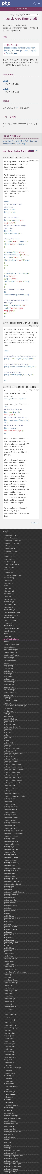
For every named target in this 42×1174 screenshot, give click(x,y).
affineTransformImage (12, 551)
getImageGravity (10, 820)
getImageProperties (11, 857)
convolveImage (9, 631)
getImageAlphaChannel (12, 748)
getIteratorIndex (10, 903)
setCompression (10, 1129)
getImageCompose (10, 791)
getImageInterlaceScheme (13, 831)
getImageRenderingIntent (13, 868)
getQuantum (8, 924)
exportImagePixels (10, 692)
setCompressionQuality (12, 1132)
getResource (8, 937)
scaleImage (8, 1110)
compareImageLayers (11, 615)
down (7, 157)
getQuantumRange (10, 929)
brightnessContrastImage (13, 575)
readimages (8, 1078)
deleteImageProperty (11, 655)
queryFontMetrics (10, 1057)
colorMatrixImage (10, 604)
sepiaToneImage (10, 1121)
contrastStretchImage (11, 628)
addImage (7, 546)
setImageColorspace (11, 1169)
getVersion (8, 951)
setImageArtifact (10, 1153)
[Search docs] (34, 3)
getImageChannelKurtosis (13, 772)
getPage (7, 913)
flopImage (7, 703)
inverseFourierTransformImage (15, 972)
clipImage (7, 588)
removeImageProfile (11, 1086)
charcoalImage (9, 578)
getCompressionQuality (12, 727)
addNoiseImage (9, 549)
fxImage (7, 714)
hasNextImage (9, 956)
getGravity (7, 740)
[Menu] (39, 3)
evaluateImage (9, 690)
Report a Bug (19, 144)
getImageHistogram (11, 828)
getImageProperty (10, 860)
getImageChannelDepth (12, 764)
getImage (7, 746)
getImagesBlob (9, 873)
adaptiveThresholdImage (13, 543)
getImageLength (9, 839)
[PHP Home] (6, 3)
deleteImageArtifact (11, 652)
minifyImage (8, 993)
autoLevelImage (9, 562)
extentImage (8, 695)
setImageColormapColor (12, 1166)
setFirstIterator (9, 1137)
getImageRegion (9, 865)
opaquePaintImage (10, 1025)
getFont (6, 735)
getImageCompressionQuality (14, 796)
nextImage (8, 1017)
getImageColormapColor (12, 783)
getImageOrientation (11, 844)
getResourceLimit (10, 940)
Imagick (6, 531)
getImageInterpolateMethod (14, 833)
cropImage (8, 636)
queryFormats (9, 1062)
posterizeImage (9, 1041)
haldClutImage (9, 953)
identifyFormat (9, 961)
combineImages (9, 607)
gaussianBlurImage (11, 719)
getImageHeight (9, 825)
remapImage (8, 1081)
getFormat (7, 738)
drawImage (8, 674)
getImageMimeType (11, 841)
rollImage (7, 1100)
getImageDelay (9, 799)
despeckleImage (10, 660)
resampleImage (9, 1092)
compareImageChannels (12, 612)
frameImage (8, 708)
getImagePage (9, 847)
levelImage (8, 977)
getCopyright (8, 730)
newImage (7, 1012)
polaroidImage (9, 1039)
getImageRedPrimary (11, 863)
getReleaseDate (9, 935)
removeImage (9, 1084)
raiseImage (8, 1065)
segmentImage (9, 1113)
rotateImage (8, 1102)
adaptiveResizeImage (11, 538)
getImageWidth (9, 897)
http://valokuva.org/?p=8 (15, 399)
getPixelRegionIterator (12, 919)
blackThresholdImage (11, 565)
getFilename (8, 732)
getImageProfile (9, 852)
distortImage (8, 671)
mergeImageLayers (11, 991)
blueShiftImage (9, 567)
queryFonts (8, 1060)
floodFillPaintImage (11, 700)
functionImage (9, 711)
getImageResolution (11, 871)
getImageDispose (10, 804)
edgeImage (8, 676)
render (6, 1089)
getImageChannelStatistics (13, 780)
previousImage (9, 1047)
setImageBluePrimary (11, 1158)
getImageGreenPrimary (12, 823)
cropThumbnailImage (11, 639)
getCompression (10, 724)
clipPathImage (9, 594)
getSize (6, 945)
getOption (7, 908)
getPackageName (10, 911)
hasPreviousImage (10, 959)
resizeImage (8, 1097)
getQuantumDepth (10, 927)
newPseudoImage (10, 1015)
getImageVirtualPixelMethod (14, 892)
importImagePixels (10, 969)
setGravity (7, 1145)
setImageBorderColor (11, 1161)
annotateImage (9, 557)
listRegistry (8, 985)
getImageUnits (9, 889)
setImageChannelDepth (12, 1164)
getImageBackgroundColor (13, 754)
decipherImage (9, 647)
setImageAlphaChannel (12, 1150)
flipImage (7, 698)
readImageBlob (9, 1073)
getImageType (9, 887)
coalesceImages (10, 599)
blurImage (7, 570)
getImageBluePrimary (11, 759)
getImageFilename (10, 810)
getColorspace (9, 722)
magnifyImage (9, 988)
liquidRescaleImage (11, 983)
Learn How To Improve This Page (16, 141)
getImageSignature (10, 879)
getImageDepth (9, 802)
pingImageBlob (9, 1033)
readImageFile (9, 1076)
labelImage (8, 975)
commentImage (9, 610)
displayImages (9, 668)
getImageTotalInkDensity (13, 884)
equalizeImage (9, 687)
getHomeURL (8, 743)
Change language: (16, 15)
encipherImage (9, 682)
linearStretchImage (11, 980)
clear (6, 586)
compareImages (9, 618)
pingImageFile (9, 1036)
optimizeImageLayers (11, 1028)
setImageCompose (10, 1172)
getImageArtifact (10, 751)
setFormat (7, 1142)
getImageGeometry (11, 818)
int (33, 48)
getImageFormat (10, 812)
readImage (8, 1070)
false (8, 53)
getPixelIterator (9, 916)
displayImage (9, 666)
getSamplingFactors (11, 943)
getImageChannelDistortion (14, 767)
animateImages (9, 554)
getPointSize (8, 921)
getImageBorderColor (11, 762)
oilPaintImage (9, 1023)
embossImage (9, 679)
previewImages (9, 1044)
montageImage (9, 999)
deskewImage (9, 658)
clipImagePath (9, 591)
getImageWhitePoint (11, 895)
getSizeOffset (9, 948)
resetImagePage (10, 1094)
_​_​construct (8, 623)
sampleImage (9, 1108)
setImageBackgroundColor (13, 1156)
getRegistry (8, 932)
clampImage (8, 583)
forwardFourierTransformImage (15, 706)
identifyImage (9, 964)
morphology (8, 1004)
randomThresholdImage (12, 1068)
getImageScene (9, 876)
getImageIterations (11, 836)
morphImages (9, 1001)
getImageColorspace (11, 788)
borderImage (8, 573)
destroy (6, 663)
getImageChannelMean (12, 775)
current (6, 642)
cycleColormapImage (11, 644)
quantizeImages (9, 1055)
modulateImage (9, 996)
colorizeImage (9, 602)
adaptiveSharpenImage (12, 541)
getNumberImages (10, 905)
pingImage (7, 1031)
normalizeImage (9, 1020)
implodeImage (9, 967)
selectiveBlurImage (11, 1116)
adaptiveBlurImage (10, 535)
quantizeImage (9, 1052)
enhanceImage (9, 684)
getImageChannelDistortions (14, 770)
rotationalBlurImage (11, 1105)
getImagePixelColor (11, 849)
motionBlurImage (10, 1007)
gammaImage (9, 716)
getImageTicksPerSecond (13, 881)
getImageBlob (9, 756)
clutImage (7, 596)
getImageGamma (10, 815)
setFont (6, 1140)
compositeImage (10, 620)
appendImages (9, 559)
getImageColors (9, 786)
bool (27, 50)
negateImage (8, 1009)
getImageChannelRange (12, 778)
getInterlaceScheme (11, 900)
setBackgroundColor (11, 1124)
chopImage (8, 581)
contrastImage (9, 626)
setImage (7, 1148)
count (6, 634)
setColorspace (9, 1126)
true (17, 108)
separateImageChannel (12, 1118)
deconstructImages (11, 650)
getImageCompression (12, 794)
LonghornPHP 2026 (21, 9)
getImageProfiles (10, 855)
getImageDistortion (11, 807)
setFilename (8, 1134)
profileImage (8, 1049)
